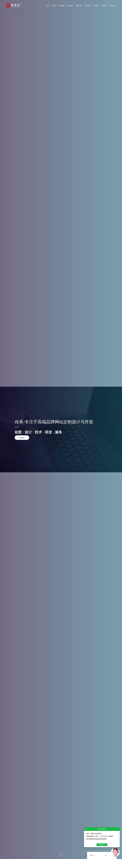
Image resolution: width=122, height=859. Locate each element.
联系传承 (104, 5)
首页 (48, 5)
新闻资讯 (96, 5)
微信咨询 (102, 844)
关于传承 (54, 5)
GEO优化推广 (87, 5)
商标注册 (78, 5)
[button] (105, 855)
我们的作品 (70, 5)
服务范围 (61, 5)
